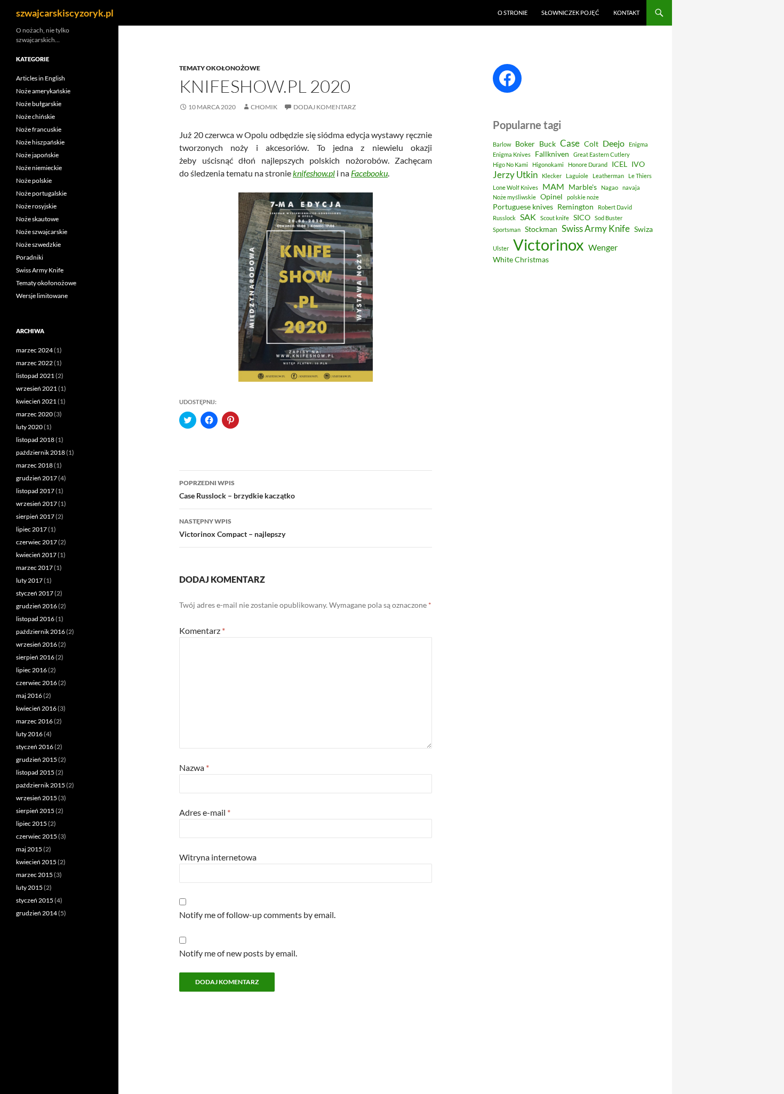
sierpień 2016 (35, 657)
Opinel (551, 196)
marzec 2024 (34, 350)
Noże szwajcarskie (41, 232)
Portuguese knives (523, 207)
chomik (264, 107)
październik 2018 (40, 452)
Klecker (552, 175)
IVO (638, 164)
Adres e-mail (204, 812)
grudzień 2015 (36, 759)
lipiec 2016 (31, 670)
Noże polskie (34, 180)
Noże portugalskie (41, 193)
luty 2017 (29, 580)
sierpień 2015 (35, 811)
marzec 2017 (34, 568)
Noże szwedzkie (38, 244)
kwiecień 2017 (36, 555)
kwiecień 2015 (36, 862)
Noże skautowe (37, 219)
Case (570, 143)
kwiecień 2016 (36, 708)
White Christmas (521, 259)
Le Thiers (640, 175)
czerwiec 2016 (36, 683)
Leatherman (608, 175)
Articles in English (40, 78)
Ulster (501, 248)
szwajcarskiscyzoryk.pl (65, 13)
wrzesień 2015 (36, 798)
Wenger (603, 247)
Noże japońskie (37, 155)
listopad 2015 (35, 772)
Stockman (541, 229)
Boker (525, 144)
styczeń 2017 (34, 593)
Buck (547, 144)
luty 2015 (29, 887)
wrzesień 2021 (36, 388)
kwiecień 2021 (36, 401)
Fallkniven (552, 154)
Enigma (638, 144)
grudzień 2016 (36, 606)
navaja (631, 187)
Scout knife (554, 217)
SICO (581, 217)
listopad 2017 (35, 491)
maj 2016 (29, 695)
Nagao (609, 187)
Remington (575, 207)
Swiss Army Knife (596, 228)
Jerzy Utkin (515, 174)
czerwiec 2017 (36, 542)
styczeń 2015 (34, 900)
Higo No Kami (510, 164)
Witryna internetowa (218, 857)
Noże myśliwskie (514, 197)
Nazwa (194, 767)
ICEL (619, 164)
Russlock (504, 217)
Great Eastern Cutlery (601, 154)
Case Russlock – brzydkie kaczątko (237, 489)
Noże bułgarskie (38, 104)
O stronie (512, 12)
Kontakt (626, 12)
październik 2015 (40, 785)
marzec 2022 (34, 363)
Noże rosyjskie (36, 206)
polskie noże (583, 197)
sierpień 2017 (35, 516)
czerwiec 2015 (36, 836)
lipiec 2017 (31, 529)
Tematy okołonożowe (219, 68)
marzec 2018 (34, 465)
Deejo (614, 143)
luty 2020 (29, 427)
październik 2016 (40, 632)
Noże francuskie (38, 129)
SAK (528, 217)
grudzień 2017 (36, 478)
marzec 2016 (34, 721)
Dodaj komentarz (324, 107)
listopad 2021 (35, 376)
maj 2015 (29, 849)
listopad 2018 (35, 440)
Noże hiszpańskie (40, 142)
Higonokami (548, 164)
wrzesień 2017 (36, 504)
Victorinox (548, 244)
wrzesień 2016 (36, 644)
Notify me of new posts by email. (238, 953)
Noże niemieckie (39, 168)
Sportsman (507, 229)
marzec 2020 (34, 414)
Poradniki (29, 257)
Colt (591, 144)
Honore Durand (587, 164)
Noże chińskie (35, 116)
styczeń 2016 (34, 747)
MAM (553, 186)
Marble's (583, 187)
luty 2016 (29, 734)
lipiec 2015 (31, 823)
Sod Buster (608, 217)
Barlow (502, 144)
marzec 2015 (34, 875)
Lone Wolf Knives (515, 187)
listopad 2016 (35, 619)
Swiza (643, 229)
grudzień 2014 (36, 913)
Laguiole (577, 175)
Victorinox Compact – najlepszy (232, 527)
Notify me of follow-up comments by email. (257, 915)
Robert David (615, 207)
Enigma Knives (512, 154)
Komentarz (202, 630)
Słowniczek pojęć (570, 12)
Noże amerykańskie (43, 91)
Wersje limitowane (42, 296)
